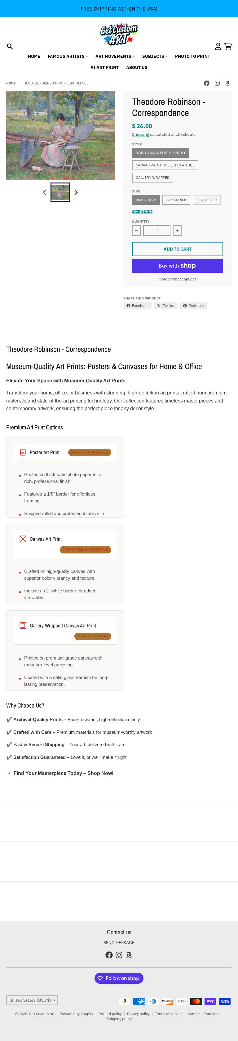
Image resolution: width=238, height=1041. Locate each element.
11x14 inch (206, 199)
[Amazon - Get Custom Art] (228, 83)
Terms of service (169, 1013)
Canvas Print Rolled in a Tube (165, 165)
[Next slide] (76, 192)
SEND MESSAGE (119, 942)
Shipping (140, 134)
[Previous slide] (45, 192)
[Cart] (228, 46)
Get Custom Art (42, 1013)
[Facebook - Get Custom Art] (207, 83)
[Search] (10, 46)
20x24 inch (146, 199)
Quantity (140, 221)
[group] (60, 192)
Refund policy (110, 1013)
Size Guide (142, 211)
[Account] (218, 46)
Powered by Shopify (76, 1013)
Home (11, 83)
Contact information (204, 1013)
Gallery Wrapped (153, 177)
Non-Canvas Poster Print (161, 152)
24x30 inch (176, 199)
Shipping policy (119, 1018)
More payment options (177, 279)
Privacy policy (138, 1013)
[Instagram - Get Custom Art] (217, 83)
